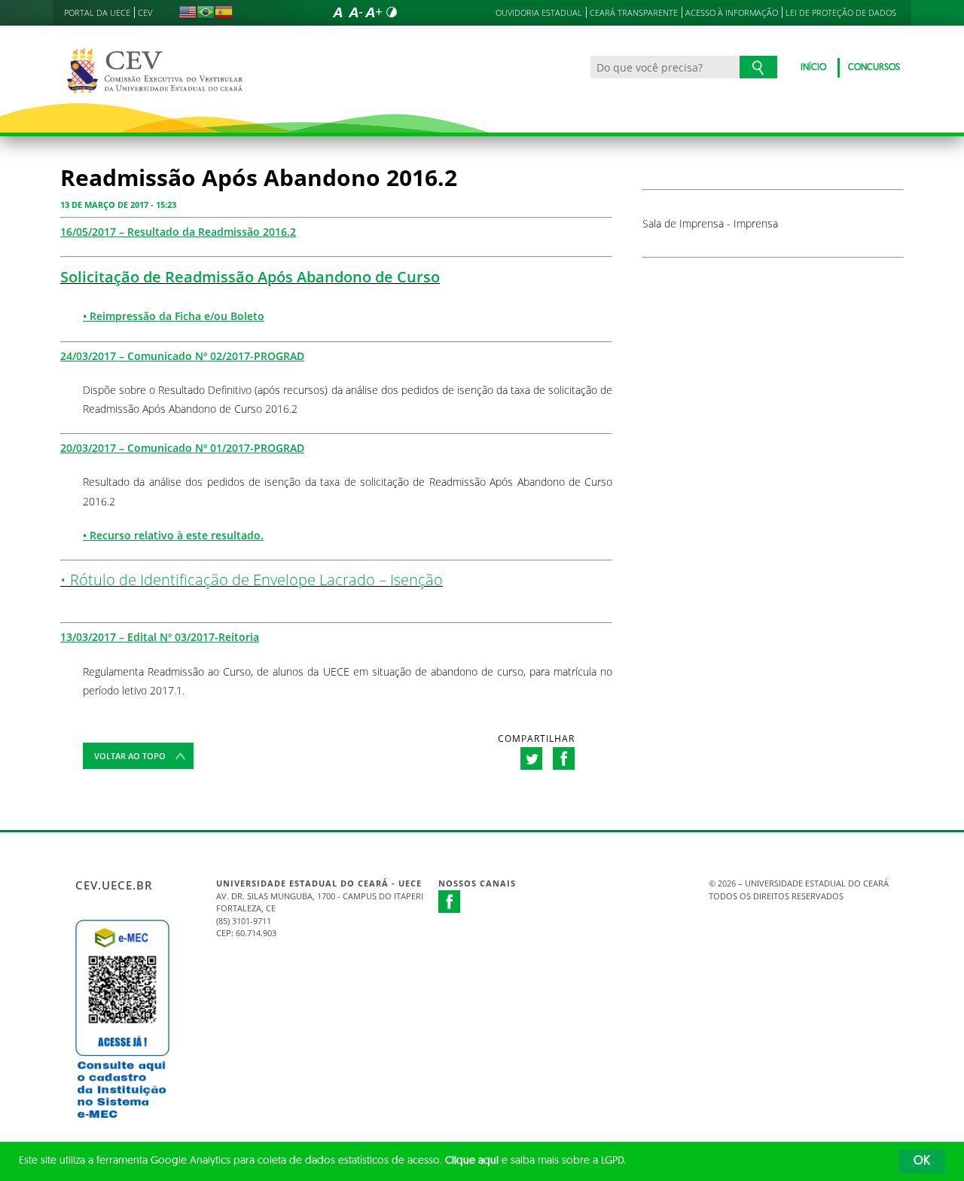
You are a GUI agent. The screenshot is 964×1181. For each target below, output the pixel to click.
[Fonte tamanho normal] (337, 12)
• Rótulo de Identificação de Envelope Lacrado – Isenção (251, 579)
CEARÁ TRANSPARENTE (634, 12)
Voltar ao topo (130, 755)
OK (922, 1161)
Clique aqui (472, 1161)
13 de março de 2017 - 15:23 (118, 204)
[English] (187, 12)
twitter (531, 758)
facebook (564, 758)
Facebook (449, 901)
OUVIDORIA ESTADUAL (539, 12)
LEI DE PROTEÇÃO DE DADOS (841, 12)
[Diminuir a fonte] (355, 12)
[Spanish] (224, 12)
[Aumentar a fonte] (374, 12)
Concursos (874, 67)
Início (813, 67)
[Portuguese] (206, 12)
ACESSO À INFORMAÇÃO (731, 12)
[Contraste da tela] (392, 12)
